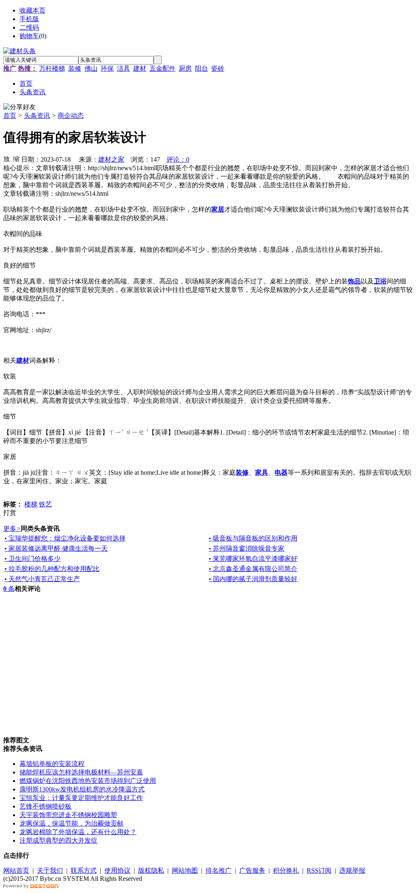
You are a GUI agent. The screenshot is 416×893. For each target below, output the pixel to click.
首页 (9, 115)
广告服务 (252, 870)
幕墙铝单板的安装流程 (52, 763)
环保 (107, 68)
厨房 (185, 68)
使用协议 (117, 870)
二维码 (29, 27)
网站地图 (185, 870)
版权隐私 (151, 870)
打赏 (9, 512)
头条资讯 (37, 115)
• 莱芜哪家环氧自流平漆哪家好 (253, 558)
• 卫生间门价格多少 (32, 558)
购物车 (29, 35)
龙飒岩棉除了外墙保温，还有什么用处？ (78, 831)
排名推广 (219, 870)
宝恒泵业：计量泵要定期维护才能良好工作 (81, 797)
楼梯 (30, 504)
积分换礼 (286, 870)
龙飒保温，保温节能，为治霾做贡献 (72, 823)
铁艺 (45, 504)
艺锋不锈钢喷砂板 (46, 806)
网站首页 (16, 870)
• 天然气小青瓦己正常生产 (42, 578)
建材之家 (111, 159)
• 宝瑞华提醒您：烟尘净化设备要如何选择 (65, 538)
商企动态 (71, 115)
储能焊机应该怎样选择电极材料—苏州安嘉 (81, 772)
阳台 (201, 68)
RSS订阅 (319, 870)
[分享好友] (19, 107)
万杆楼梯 (52, 68)
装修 (74, 68)
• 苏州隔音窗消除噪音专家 (246, 548)
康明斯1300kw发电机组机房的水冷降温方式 (82, 789)
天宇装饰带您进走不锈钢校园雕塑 (68, 814)
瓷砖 (217, 68)
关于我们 (50, 870)
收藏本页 (33, 10)
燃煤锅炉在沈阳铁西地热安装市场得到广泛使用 (88, 780)
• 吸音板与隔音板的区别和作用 (253, 538)
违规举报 (352, 870)
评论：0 (178, 159)
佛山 (91, 68)
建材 (139, 68)
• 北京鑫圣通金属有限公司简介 (253, 568)
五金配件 (163, 68)
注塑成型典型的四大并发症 (59, 840)
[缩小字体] (16, 158)
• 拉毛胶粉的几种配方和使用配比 (52, 568)
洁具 (123, 68)
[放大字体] (6, 158)
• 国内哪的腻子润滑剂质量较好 (253, 578)
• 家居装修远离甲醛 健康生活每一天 (56, 548)
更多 (12, 528)
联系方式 (84, 870)
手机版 (29, 18)
